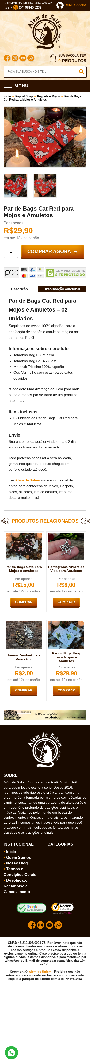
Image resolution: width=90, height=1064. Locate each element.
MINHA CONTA (76, 5)
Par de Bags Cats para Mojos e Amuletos (24, 569)
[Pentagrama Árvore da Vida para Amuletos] (66, 535)
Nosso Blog (17, 863)
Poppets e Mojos (48, 96)
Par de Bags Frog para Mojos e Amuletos (66, 657)
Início (7, 96)
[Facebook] (7, 59)
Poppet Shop (24, 96)
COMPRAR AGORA (49, 251)
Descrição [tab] (19, 289)
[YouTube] (22, 59)
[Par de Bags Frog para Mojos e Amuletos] (66, 623)
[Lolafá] (45, 712)
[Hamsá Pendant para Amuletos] (24, 623)
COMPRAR (23, 602)
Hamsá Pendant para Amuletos (24, 657)
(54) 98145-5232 (29, 7)
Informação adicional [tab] (62, 289)
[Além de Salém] (45, 15)
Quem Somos (18, 857)
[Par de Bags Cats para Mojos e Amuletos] (24, 535)
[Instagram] (15, 59)
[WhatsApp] (30, 59)
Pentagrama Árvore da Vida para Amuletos (66, 569)
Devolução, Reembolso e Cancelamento (17, 886)
